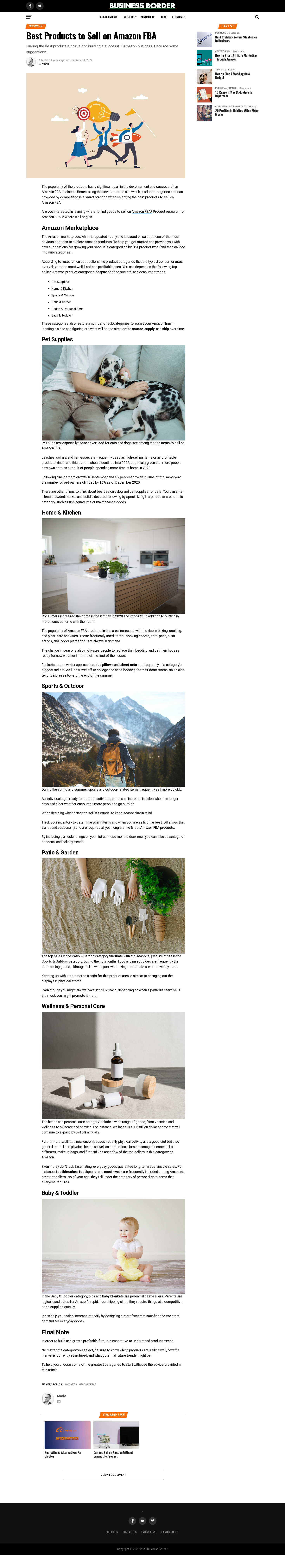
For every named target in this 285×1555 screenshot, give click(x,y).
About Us (112, 1532)
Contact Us (130, 1532)
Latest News (148, 1532)
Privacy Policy (170, 1532)
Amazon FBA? (142, 211)
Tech (164, 17)
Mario (45, 63)
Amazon (71, 1384)
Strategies (178, 17)
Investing (128, 17)
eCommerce (88, 1384)
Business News (108, 17)
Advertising (148, 17)
